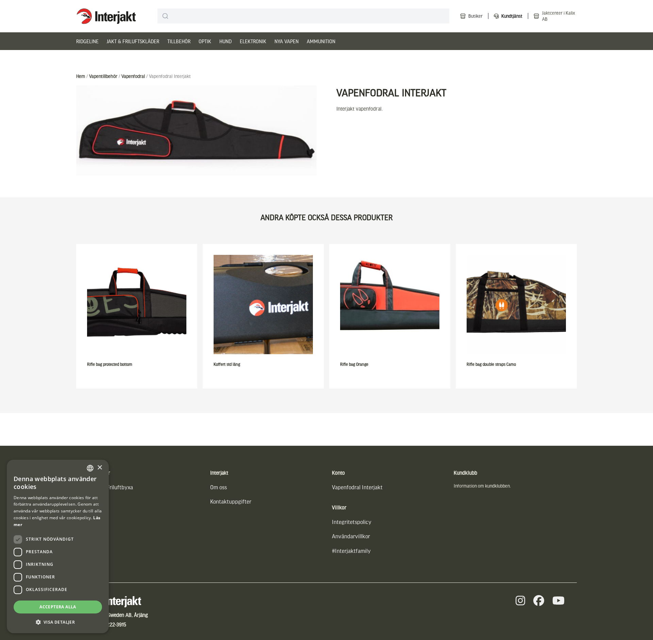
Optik (205, 41)
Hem (80, 76)
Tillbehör (178, 41)
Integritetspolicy (351, 522)
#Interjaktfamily (351, 551)
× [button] (99, 467)
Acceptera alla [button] (57, 607)
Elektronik (253, 41)
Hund (225, 41)
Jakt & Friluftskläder (133, 41)
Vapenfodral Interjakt (357, 487)
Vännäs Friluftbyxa (110, 487)
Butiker (475, 15)
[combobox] (303, 16)
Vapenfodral (133, 76)
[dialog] (58, 546)
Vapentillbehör (103, 76)
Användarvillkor (351, 536)
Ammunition (321, 41)
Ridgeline (87, 41)
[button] (58, 622)
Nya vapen (286, 41)
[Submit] (165, 16)
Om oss (218, 487)
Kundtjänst (511, 15)
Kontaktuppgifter (230, 501)
